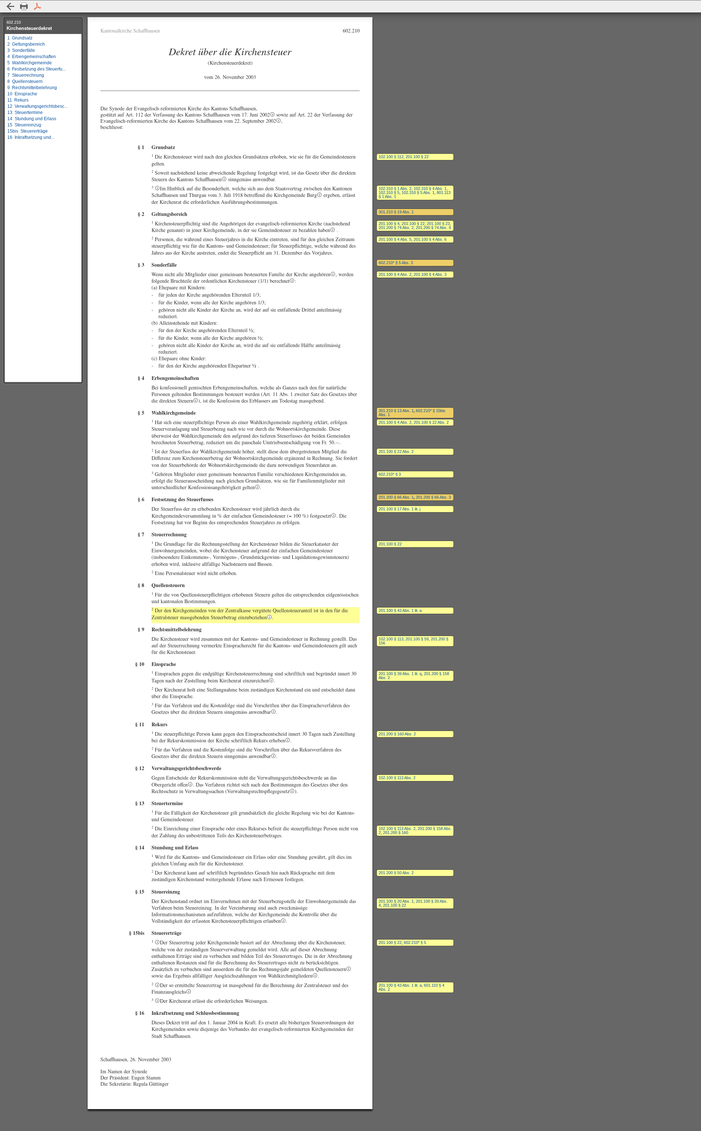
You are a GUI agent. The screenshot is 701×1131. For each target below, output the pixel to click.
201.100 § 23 (438, 223)
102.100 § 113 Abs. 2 (397, 778)
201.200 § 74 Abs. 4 (433, 227)
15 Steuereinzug (24, 125)
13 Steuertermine (25, 112)
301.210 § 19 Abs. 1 (396, 212)
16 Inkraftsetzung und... (30, 137)
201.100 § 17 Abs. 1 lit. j (399, 509)
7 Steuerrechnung (25, 75)
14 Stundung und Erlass (31, 119)
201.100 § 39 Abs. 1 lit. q (400, 673)
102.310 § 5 (389, 192)
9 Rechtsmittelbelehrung (32, 87)
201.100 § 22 (417, 157)
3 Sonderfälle (21, 50)
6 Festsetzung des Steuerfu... (36, 69)
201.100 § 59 (417, 639)
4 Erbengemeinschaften (31, 56)
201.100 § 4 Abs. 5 (395, 239)
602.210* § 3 (390, 474)
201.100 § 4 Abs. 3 (430, 274)
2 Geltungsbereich (26, 44)
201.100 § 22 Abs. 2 (431, 422)
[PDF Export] (37, 6)
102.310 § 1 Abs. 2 (395, 188)
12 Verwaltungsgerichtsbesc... (37, 106)
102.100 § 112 (391, 157)
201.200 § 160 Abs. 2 (397, 734)
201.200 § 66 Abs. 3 (433, 497)
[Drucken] (24, 6)
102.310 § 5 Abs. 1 (418, 192)
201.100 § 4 (389, 223)
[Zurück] (10, 6)
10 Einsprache (22, 94)
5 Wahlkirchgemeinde (29, 63)
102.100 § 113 (391, 639)
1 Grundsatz (19, 38)
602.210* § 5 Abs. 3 (396, 262)
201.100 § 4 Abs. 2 (395, 274)
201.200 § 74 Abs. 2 (396, 227)
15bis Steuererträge (27, 131)
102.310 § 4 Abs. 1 (430, 188)
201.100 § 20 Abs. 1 (396, 901)
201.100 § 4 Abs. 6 (430, 239)
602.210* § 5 (415, 942)
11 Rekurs (17, 100)
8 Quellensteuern (25, 81)
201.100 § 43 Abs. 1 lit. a (400, 610)
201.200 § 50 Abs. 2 (396, 873)
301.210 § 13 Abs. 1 (396, 410)
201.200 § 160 (395, 832)
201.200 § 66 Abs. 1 (396, 497)
